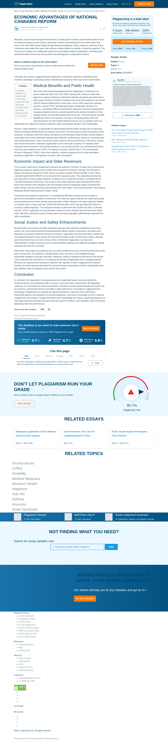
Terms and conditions (36, 738)
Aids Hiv (18, 494)
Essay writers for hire (28, 634)
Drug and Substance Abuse (26, 318)
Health (36, 11)
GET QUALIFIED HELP (85, 599)
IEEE (82, 356)
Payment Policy (25, 667)
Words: (116, 69)
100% (145, 30)
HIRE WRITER (24, 404)
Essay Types (112, 4)
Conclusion (21, 116)
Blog (21, 647)
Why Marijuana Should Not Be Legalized (129, 140)
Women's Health (24, 484)
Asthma (18, 499)
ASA (71, 356)
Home (16, 11)
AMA (93, 356)
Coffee (17, 468)
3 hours (117, 30)
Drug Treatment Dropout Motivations (30, 315)
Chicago (59, 356)
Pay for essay (25, 622)
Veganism (19, 489)
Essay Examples (26, 11)
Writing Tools (80, 4)
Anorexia (19, 504)
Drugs (60, 11)
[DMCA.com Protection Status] (20, 687)
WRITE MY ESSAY (91, 329)
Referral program (26, 670)
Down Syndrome (25, 509)
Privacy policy (20, 738)
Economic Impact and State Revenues (22, 102)
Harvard (48, 356)
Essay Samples (96, 4)
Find (111, 547)
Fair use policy (52, 738)
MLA (38, 356)
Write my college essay (29, 631)
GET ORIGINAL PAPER (132, 42)
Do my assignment (27, 625)
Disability (19, 473)
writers (132, 30)
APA (26, 356)
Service (68, 4)
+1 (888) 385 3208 (27, 681)
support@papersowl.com (30, 678)
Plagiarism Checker (27, 619)
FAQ (21, 664)
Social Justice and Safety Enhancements (22, 110)
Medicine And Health (49, 11)
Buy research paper (27, 637)
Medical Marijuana (26, 479)
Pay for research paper (29, 628)
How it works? (25, 658)
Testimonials (24, 661)
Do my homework (26, 616)
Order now (144, 4)
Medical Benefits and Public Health (21, 93)
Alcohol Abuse (23, 463)
